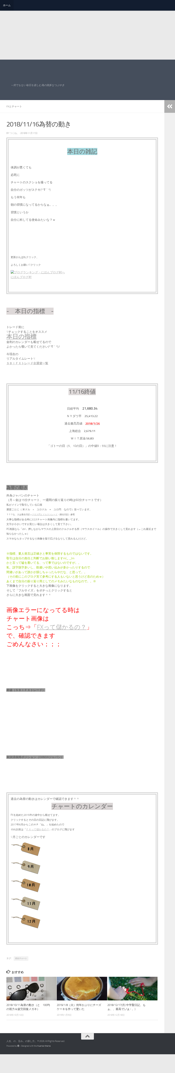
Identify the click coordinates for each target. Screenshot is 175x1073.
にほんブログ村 (21, 277)
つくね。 (14, 133)
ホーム (7, 5)
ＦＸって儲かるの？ (37, 829)
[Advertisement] (86, 30)
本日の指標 (21, 336)
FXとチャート (14, 106)
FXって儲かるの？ (61, 627)
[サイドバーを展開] (169, 106)
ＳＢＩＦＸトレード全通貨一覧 (27, 363)
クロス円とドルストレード (45, 514)
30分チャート (21, 958)
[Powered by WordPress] (18, 1046)
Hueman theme (44, 1046)
